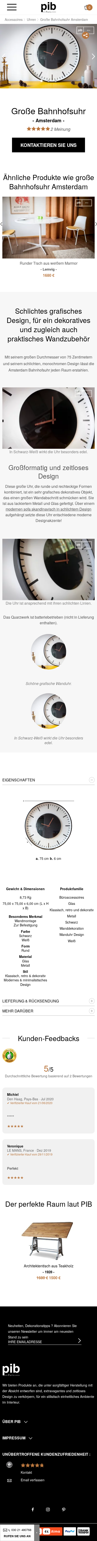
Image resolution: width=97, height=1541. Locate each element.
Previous (3, 56)
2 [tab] (48, 81)
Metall (71, 916)
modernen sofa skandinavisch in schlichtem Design (48, 509)
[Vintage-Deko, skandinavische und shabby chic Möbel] (48, 7)
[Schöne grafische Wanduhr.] (48, 652)
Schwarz (71, 922)
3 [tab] (55, 81)
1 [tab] (41, 81)
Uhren (31, 19)
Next (93, 56)
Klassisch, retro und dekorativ (72, 909)
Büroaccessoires (71, 897)
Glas (71, 903)
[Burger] (11, 7)
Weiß (72, 940)
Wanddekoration (72, 928)
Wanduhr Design (71, 934)
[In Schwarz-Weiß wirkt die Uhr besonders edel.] (48, 711)
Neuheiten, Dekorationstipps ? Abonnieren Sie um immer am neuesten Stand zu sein (42, 1331)
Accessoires (14, 19)
